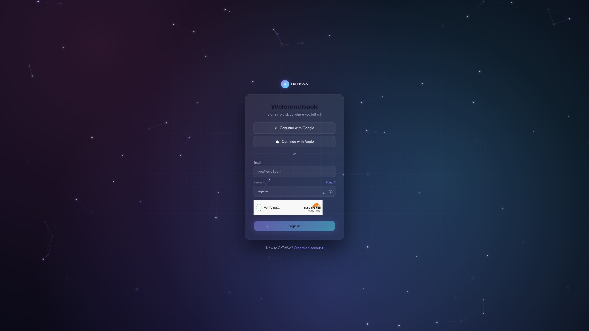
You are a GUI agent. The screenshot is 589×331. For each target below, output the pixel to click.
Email (257, 162)
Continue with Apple (298, 141)
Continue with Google (294, 128)
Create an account (308, 248)
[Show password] (331, 191)
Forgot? (330, 182)
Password (260, 182)
